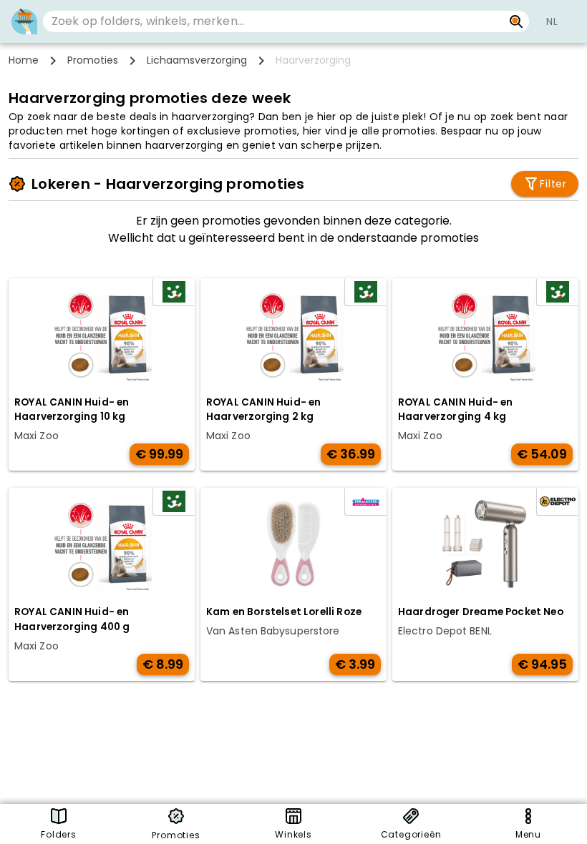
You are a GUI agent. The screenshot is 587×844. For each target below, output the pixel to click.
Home (24, 60)
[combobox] (273, 21)
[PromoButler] (24, 21)
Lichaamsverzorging (197, 60)
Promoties (92, 60)
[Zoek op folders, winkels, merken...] (516, 21)
